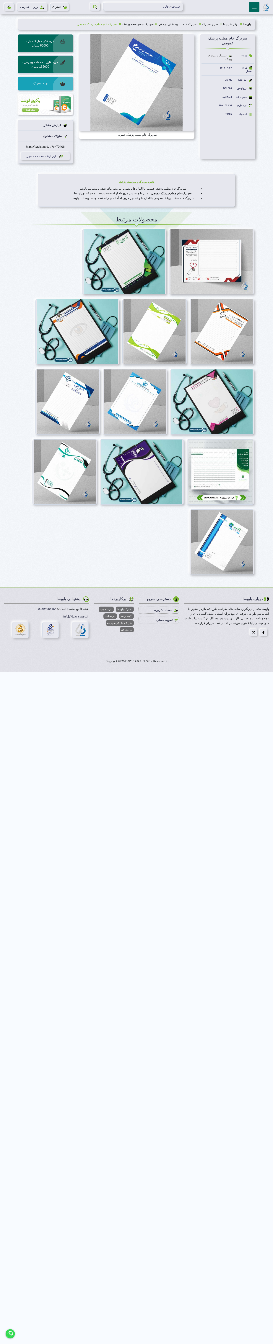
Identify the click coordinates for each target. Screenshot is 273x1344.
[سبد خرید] (9, 7)
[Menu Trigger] (254, 7)
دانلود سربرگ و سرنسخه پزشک (136, 181)
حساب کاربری (163, 610)
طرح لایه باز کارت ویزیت (119, 623)
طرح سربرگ (210, 24)
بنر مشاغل (126, 629)
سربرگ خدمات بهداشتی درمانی (178, 24)
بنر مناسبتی (106, 609)
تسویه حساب (164, 620)
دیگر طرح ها (230, 24)
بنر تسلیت (110, 616)
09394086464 (47, 608)
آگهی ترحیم (126, 616)
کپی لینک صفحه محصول (41, 156)
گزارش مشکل (52, 125)
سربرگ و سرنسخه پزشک (138, 24)
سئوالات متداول (53, 136)
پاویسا (247, 24)
